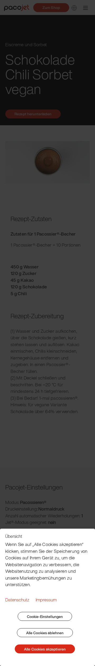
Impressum (46, 599)
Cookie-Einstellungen (45, 616)
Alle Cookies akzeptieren (45, 649)
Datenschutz (17, 599)
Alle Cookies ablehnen (45, 633)
